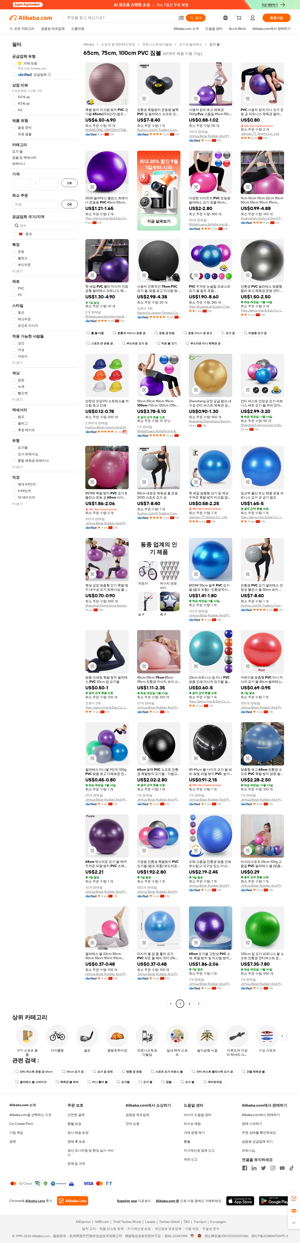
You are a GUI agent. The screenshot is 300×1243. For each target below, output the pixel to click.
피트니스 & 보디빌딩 (157, 44)
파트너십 (248, 1150)
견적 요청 (132, 1124)
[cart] (239, 18)
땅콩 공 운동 (134, 1071)
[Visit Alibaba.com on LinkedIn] (254, 1168)
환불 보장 (74, 1124)
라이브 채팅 (192, 1124)
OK (69, 183)
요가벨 (125, 1082)
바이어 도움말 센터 (197, 1115)
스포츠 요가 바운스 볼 (169, 1071)
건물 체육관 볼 (256, 1071)
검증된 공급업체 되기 (257, 1141)
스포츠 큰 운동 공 (102, 343)
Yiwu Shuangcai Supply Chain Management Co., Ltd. (210, 306)
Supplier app (127, 1201)
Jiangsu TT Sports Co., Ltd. (260, 133)
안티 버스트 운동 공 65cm (36, 1071)
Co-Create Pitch (21, 1124)
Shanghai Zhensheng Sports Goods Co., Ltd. (210, 421)
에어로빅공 (215, 1082)
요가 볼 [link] (214, 44)
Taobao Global (169, 1222)
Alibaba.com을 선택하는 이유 (30, 1115)
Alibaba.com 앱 (167, 1201)
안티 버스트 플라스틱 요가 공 (214, 1071)
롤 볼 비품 (97, 333)
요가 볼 (189, 1082)
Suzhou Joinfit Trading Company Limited (158, 130)
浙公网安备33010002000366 (226, 1236)
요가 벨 (147, 1082)
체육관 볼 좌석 (69, 1082)
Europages (218, 1222)
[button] (181, 18)
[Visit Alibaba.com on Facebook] (245, 1168)
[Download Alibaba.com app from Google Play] (275, 1200)
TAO (187, 1222)
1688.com (102, 1222)
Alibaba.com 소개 (22, 1105)
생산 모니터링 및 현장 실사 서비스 (91, 1153)
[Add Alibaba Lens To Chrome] (72, 1200)
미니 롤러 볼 (100, 1082)
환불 (187, 1141)
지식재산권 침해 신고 (199, 1150)
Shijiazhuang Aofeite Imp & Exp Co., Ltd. (210, 224)
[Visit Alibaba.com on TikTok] (291, 1168)
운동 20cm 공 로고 (200, 333)
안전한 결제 (76, 1115)
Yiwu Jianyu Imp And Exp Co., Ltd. (107, 218)
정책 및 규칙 (76, 1163)
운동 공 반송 (167, 333)
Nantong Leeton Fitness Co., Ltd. (158, 313)
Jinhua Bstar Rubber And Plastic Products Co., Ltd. (210, 136)
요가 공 (230, 333)
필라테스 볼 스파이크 (33, 1082)
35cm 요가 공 (75, 1071)
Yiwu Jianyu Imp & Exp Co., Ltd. (262, 310)
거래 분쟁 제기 (194, 1132)
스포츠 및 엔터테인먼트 (118, 44)
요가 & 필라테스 (190, 44)
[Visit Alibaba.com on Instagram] (273, 1168)
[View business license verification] (192, 1236)
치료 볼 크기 (169, 343)
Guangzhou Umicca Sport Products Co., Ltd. (262, 218)
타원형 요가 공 (257, 333)
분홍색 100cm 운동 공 (131, 333)
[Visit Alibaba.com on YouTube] (282, 1168)
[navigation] (45, 524)
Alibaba (88, 44)
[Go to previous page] (170, 1003)
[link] (294, 1198)
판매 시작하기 (252, 1124)
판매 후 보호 (76, 1141)
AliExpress (83, 1222)
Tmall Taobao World (127, 1222)
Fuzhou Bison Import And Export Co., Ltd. (107, 427)
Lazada (150, 1222)
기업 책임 (16, 1132)
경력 (12, 1141)
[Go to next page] (199, 1003)
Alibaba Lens (35, 1201)
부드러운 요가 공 (137, 343)
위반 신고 (191, 1159)
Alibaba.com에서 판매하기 (261, 1115)
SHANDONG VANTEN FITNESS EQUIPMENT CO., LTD (107, 130)
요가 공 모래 (105, 1071)
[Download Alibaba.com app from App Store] (240, 1200)
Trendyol (200, 1222)
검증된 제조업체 (137, 1115)
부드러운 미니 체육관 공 (205, 343)
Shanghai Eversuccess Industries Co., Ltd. (262, 425)
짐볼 (169, 1082)
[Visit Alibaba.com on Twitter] (263, 1168)
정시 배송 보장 (78, 1132)
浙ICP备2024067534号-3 (269, 1236)
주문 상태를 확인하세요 (259, 1132)
